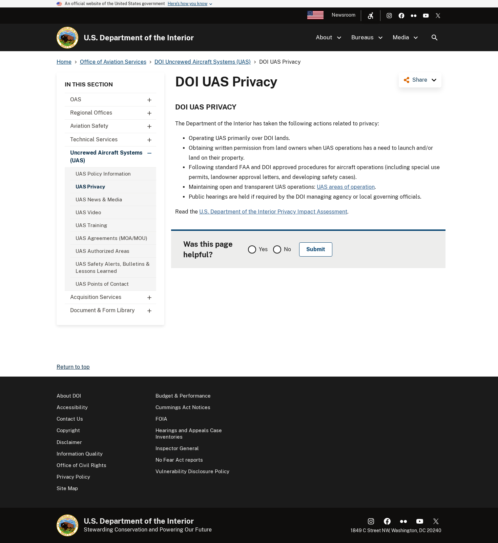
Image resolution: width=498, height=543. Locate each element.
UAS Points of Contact (102, 284)
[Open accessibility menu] (370, 15)
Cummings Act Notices (182, 407)
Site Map (67, 488)
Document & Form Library (102, 310)
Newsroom (343, 15)
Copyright (68, 430)
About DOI (69, 396)
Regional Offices (91, 112)
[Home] (67, 37)
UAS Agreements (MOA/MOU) (111, 238)
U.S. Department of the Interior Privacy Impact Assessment (273, 211)
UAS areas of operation (346, 187)
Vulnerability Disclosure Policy (192, 471)
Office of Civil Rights (81, 465)
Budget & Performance (183, 396)
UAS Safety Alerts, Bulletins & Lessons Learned (113, 267)
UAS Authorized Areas (102, 251)
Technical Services (94, 139)
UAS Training (91, 225)
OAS (75, 99)
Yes (263, 249)
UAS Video (88, 212)
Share (419, 80)
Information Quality (80, 454)
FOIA (161, 419)
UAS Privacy (90, 186)
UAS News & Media (99, 199)
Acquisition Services (95, 297)
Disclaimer (69, 442)
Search (434, 37)
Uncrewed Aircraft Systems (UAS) (106, 156)
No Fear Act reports (179, 460)
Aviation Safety (89, 126)
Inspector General (177, 448)
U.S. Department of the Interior (139, 37)
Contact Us (70, 419)
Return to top (73, 367)
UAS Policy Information (103, 174)
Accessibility (72, 407)
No (287, 249)
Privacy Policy (73, 477)
